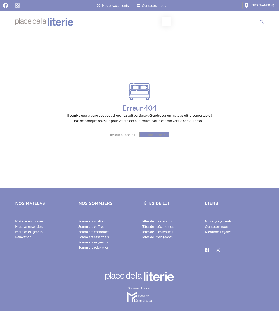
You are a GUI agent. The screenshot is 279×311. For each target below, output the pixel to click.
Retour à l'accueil (122, 134)
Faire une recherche (154, 134)
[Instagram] (17, 5)
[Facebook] (5, 5)
